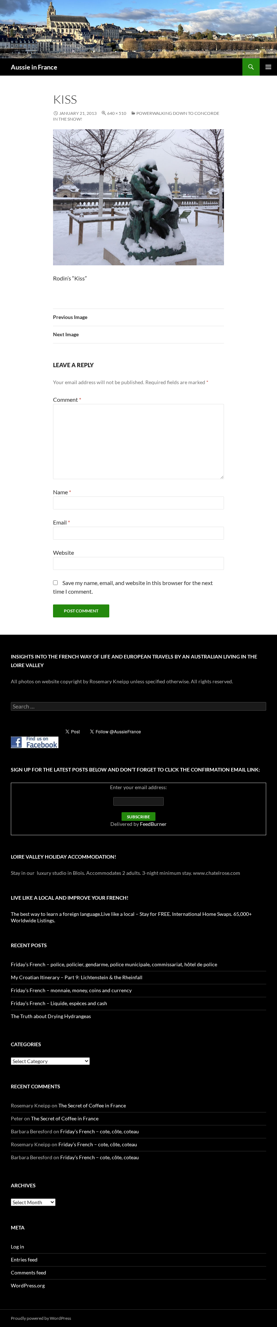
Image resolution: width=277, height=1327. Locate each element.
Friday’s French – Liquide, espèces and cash (59, 1003)
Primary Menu (268, 67)
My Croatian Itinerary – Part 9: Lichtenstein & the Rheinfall (76, 977)
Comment (67, 399)
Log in (17, 1246)
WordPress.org (28, 1285)
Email (61, 522)
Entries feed (24, 1259)
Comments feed (28, 1272)
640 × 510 (116, 113)
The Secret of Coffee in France (92, 1105)
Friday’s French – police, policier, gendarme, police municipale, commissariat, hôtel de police (114, 964)
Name (62, 492)
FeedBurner (153, 824)
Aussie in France (34, 67)
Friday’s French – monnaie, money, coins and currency (71, 990)
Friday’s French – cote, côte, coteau (99, 1131)
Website (63, 552)
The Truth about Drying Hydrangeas (51, 1016)
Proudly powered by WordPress (41, 1318)
